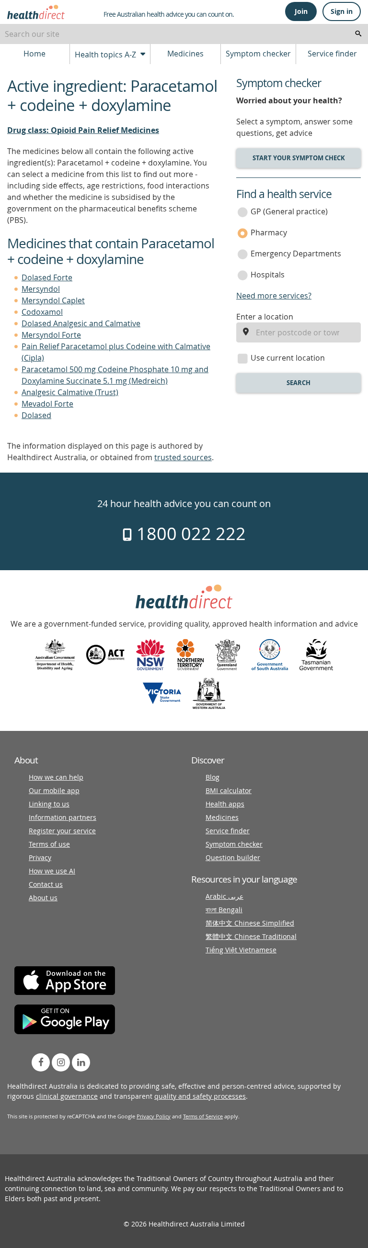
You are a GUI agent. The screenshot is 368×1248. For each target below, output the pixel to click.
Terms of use (49, 844)
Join (301, 11)
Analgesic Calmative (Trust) (70, 392)
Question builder (233, 857)
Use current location (288, 358)
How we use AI (52, 870)
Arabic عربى (224, 896)
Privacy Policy (154, 1116)
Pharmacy (269, 232)
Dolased (36, 415)
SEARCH (298, 382)
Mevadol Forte (47, 403)
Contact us (46, 884)
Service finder (332, 53)
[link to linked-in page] (81, 1062)
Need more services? (273, 295)
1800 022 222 (189, 533)
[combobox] (184, 34)
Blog (212, 777)
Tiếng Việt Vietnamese (241, 949)
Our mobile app (54, 790)
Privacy (40, 857)
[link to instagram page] (61, 1062)
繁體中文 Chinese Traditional (251, 936)
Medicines (185, 53)
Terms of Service (203, 1116)
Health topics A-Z (106, 54)
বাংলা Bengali (224, 909)
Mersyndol (41, 289)
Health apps (225, 803)
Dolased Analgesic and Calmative (81, 323)
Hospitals (268, 274)
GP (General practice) (289, 211)
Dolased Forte (47, 277)
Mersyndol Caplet (53, 300)
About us (43, 897)
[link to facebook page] (41, 1062)
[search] (358, 34)
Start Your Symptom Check (299, 158)
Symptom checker (258, 53)
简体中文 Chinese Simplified (250, 923)
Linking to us (49, 803)
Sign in (342, 11)
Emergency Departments (296, 253)
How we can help (56, 777)
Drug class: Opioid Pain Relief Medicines (83, 130)
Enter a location (264, 316)
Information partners (62, 817)
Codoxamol (42, 312)
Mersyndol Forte (51, 335)
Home (34, 53)
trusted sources (183, 457)
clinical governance (67, 1096)
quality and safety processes (200, 1096)
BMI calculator (229, 790)
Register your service (62, 830)
